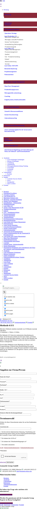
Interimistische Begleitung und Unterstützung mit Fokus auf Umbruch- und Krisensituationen (19, 248)
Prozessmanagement (11, 52)
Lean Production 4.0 (10, 36)
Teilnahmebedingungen (27, 447)
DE (1, 1)
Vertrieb (7, 64)
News (5, 276)
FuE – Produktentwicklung (12, 57)
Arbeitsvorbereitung (10, 61)
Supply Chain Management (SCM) (13, 207)
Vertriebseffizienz (8, 217)
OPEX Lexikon (8, 278)
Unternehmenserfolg (10, 118)
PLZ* (1, 395)
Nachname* (3, 385)
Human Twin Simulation (12, 42)
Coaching (7, 96)
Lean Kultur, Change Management (14, 82)
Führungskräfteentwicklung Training (14, 257)
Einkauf (7, 59)
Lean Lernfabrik (8, 263)
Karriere (6, 268)
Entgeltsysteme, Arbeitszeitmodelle (14, 99)
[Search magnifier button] (4, 292)
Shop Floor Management (11, 86)
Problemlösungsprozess (11, 89)
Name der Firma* (5, 377)
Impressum (7, 505)
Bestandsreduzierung (10, 68)
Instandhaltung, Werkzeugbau (13, 44)
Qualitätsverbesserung (10, 209)
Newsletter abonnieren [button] (6, 503)
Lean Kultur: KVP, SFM (11, 65)
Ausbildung (7, 259)
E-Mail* (2, 406)
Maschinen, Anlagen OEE (12, 37)
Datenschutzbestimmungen (11, 447)
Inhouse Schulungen (9, 254)
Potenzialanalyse (8, 223)
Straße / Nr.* (3, 390)
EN (4, 1)
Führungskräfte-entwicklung (12, 93)
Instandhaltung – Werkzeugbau (12, 203)
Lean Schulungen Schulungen (12, 252)
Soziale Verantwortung (11, 114)
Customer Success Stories (11, 275)
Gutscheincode (4, 427)
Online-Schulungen (9, 255)
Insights (6, 271)
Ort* (1, 398)
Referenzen (7, 270)
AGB (1, 447)
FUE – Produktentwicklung (11, 212)
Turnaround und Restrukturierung (14, 125)
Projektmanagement (10, 71)
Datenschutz (14, 505)
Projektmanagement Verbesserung (13, 219)
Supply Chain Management (12, 49)
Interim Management (11, 145)
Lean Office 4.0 (9, 48)
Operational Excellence (11, 29)
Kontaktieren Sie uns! (6, 320)
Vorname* (3, 382)
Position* (2, 409)
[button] (18, 5)
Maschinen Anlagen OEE (11, 198)
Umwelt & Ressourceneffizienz (13, 111)
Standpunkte (7, 273)
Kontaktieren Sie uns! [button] (6, 494)
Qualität (7, 54)
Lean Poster (7, 262)
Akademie (6, 251)
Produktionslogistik (10, 47)
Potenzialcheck (8, 74)
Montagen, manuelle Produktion (14, 39)
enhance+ (6, 265)
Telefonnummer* (5, 401)
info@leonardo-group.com (24, 471)
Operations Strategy (10, 33)
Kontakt (6, 279)
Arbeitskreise (7, 260)
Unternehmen (7, 267)
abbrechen (3, 462)
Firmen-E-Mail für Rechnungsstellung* (11, 413)
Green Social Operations (11, 107)
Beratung (7, 14)
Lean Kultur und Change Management (15, 222)
